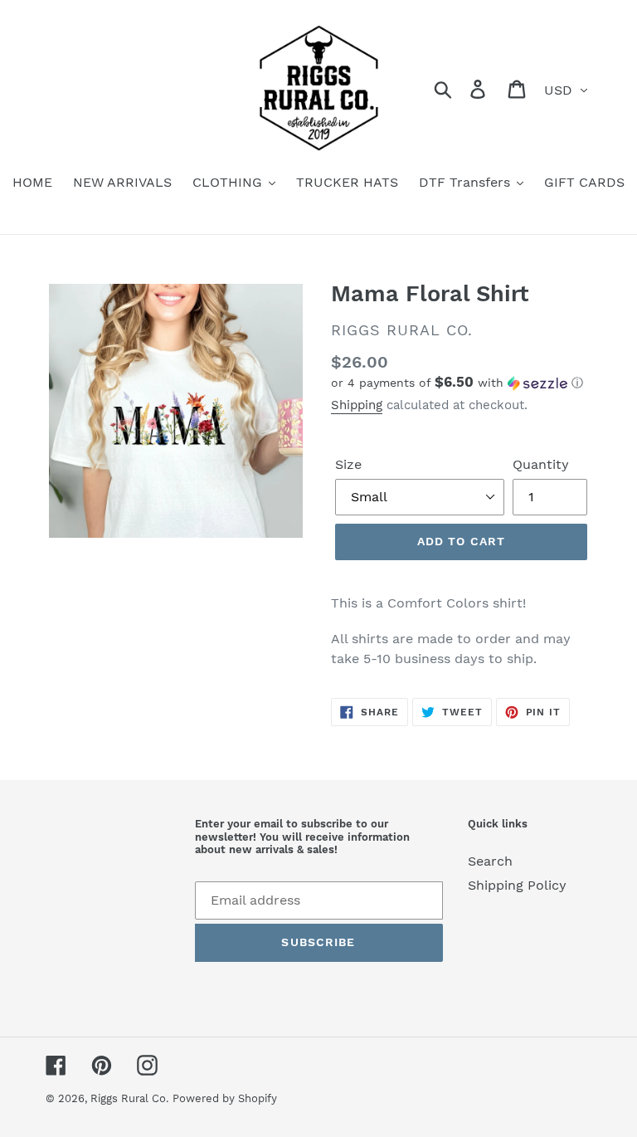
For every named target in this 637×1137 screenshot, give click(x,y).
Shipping (356, 405)
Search (490, 861)
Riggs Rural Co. (129, 1098)
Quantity (541, 464)
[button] (461, 382)
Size (348, 464)
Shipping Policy (517, 885)
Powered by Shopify (225, 1098)
